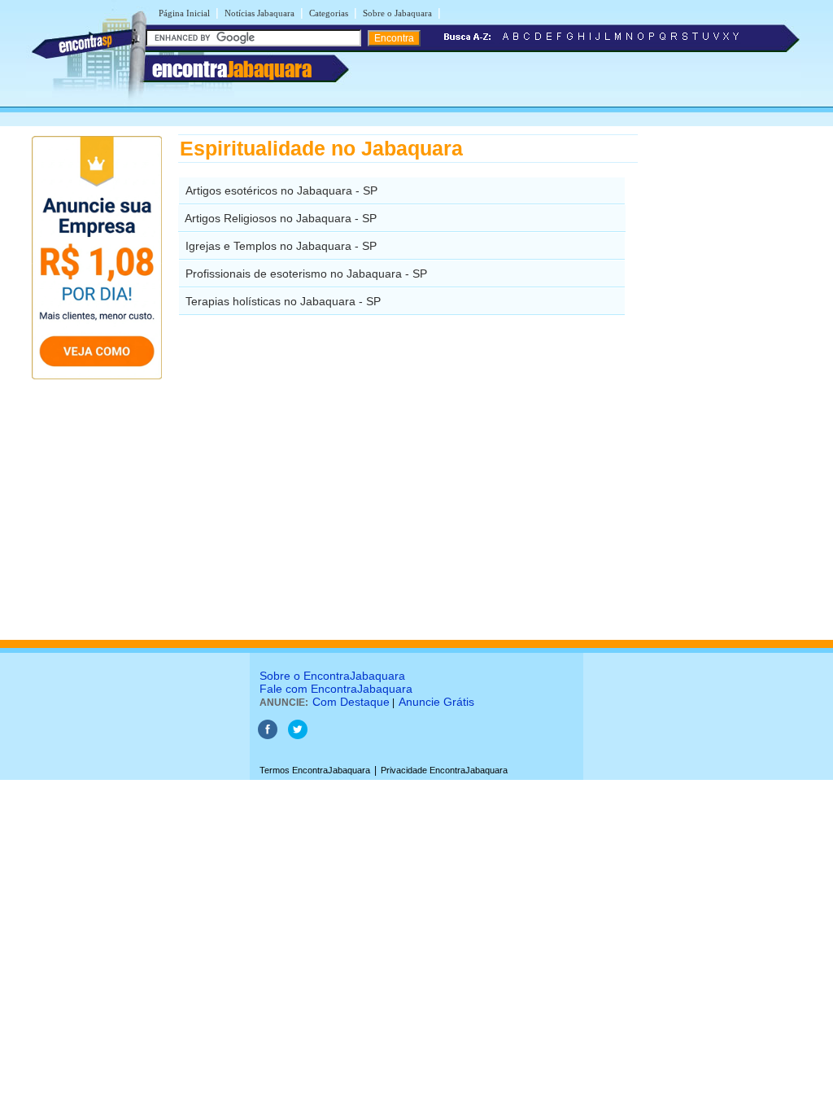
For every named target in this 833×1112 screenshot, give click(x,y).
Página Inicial (184, 13)
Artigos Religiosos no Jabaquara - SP (281, 218)
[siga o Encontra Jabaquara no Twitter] (297, 736)
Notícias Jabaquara (259, 13)
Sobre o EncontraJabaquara (332, 675)
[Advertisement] (722, 378)
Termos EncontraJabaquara (314, 770)
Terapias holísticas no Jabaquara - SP (283, 301)
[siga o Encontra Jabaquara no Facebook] (267, 736)
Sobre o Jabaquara (397, 13)
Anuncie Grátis (436, 701)
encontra (232, 69)
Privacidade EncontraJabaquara (444, 770)
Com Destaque (351, 701)
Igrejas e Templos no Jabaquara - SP (281, 245)
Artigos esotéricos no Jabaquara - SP (281, 190)
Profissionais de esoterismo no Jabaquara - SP (306, 273)
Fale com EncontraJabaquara (335, 688)
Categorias (328, 13)
